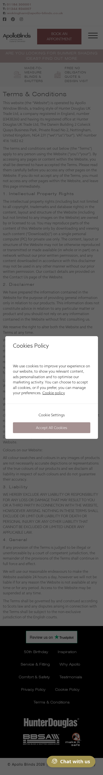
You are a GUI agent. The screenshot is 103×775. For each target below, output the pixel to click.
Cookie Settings (52, 415)
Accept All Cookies (51, 427)
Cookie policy (53, 393)
